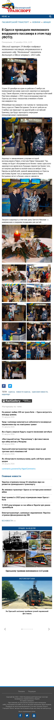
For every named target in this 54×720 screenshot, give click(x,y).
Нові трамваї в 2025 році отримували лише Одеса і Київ (25, 498)
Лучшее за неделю (27, 528)
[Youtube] (34, 715)
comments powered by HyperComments (19, 468)
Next (49, 629)
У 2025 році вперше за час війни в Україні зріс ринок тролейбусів (26, 506)
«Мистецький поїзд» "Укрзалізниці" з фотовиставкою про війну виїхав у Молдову (25, 440)
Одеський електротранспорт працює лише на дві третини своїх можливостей (24, 450)
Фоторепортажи (27, 578)
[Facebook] (20, 715)
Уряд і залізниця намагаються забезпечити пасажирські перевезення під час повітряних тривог (26, 423)
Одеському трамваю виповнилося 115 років (27, 570)
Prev (5, 629)
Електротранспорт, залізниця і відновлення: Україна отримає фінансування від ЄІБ (26, 513)
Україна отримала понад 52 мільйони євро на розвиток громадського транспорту (23, 483)
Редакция (32, 691)
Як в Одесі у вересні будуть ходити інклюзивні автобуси (27, 432)
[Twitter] (27, 715)
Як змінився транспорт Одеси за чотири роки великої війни (26, 490)
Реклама (21, 691)
